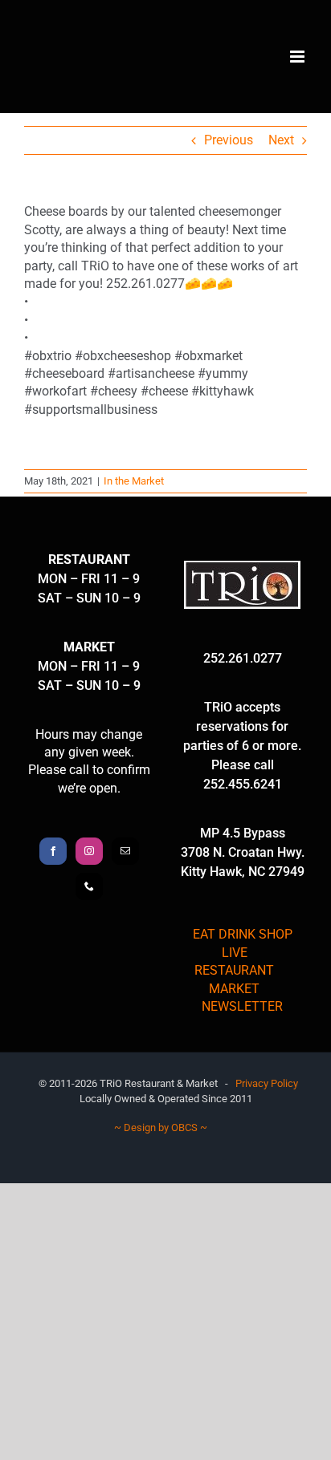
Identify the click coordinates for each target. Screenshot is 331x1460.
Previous (228, 140)
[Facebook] (53, 851)
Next (281, 140)
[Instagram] (89, 851)
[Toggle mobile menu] (298, 56)
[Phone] (89, 886)
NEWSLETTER (242, 1006)
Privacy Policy (266, 1083)
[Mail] (125, 851)
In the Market (134, 481)
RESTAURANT (234, 970)
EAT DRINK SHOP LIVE (242, 943)
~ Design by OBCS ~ (160, 1127)
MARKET (234, 988)
